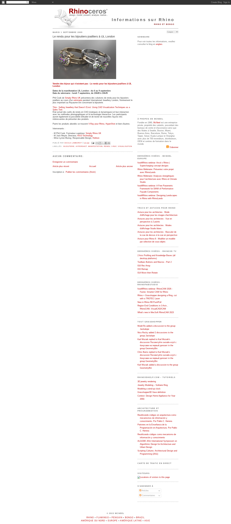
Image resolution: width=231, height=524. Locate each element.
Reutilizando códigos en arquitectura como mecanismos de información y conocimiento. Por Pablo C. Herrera (157, 418)
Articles (145, 490)
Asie (147, 520)
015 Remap (143, 269)
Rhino (90, 517)
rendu (107, 146)
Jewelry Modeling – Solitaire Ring (153, 385)
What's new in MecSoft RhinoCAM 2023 (156, 312)
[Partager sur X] (102, 143)
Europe (113, 520)
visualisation (125, 146)
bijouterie (68, 146)
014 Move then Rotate (148, 273)
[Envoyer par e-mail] (97, 143)
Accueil (92, 166)
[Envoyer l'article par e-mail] (93, 143)
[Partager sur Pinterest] (108, 143)
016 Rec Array (144, 265)
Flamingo (102, 517)
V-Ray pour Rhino (96, 124)
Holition (96, 138)
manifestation (95, 146)
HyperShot (110, 124)
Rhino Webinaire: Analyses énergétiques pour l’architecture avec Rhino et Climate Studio (157, 179)
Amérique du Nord (93, 520)
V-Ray (114, 146)
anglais (159, 44)
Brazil (140, 517)
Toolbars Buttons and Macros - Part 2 (155, 262)
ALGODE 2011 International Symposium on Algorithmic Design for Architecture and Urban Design (157, 444)
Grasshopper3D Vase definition (152, 392)
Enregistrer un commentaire (65, 162)
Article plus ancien (124, 166)
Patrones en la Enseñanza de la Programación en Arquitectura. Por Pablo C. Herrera (157, 427)
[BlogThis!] (100, 143)
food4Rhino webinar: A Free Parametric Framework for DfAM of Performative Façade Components (155, 188)
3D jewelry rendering (147, 381)
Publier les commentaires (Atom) (81, 172)
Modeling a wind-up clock (149, 389)
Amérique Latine (131, 520)
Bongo (129, 517)
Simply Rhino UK (72, 98)
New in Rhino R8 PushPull (149, 302)
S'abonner (173, 147)
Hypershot (81, 146)
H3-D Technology (85, 135)
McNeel (156, 122)
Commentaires (148, 495)
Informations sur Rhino (143, 19)
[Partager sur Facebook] (105, 143)
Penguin (117, 517)
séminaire (77, 100)
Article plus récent (61, 166)
